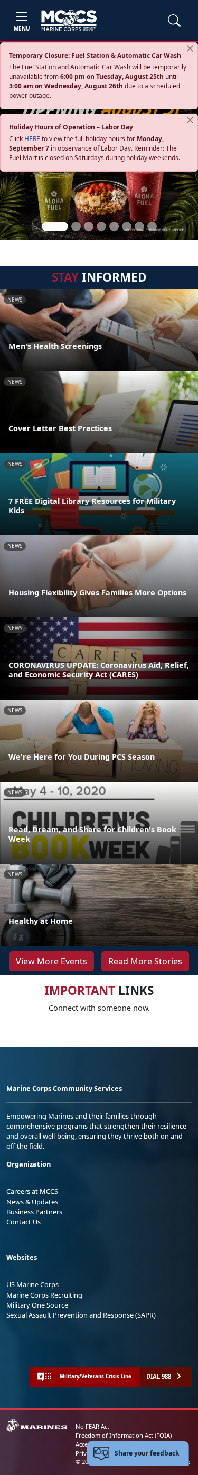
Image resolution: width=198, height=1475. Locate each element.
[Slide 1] (55, 226)
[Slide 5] (114, 226)
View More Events (51, 961)
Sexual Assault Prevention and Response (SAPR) (81, 1315)
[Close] (190, 48)
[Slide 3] (88, 226)
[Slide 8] (152, 226)
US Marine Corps (32, 1284)
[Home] (69, 20)
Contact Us (23, 1222)
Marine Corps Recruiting (44, 1295)
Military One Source (37, 1305)
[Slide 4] (101, 226)
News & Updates (32, 1202)
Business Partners (34, 1212)
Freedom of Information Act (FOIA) (124, 1435)
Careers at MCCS (32, 1191)
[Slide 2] (76, 226)
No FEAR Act (92, 1426)
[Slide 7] (139, 226)
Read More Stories (145, 961)
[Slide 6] (126, 226)
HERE (32, 138)
